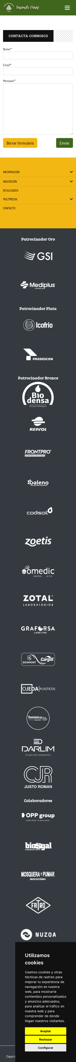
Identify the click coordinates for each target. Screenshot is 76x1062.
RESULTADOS (10, 190)
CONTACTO (9, 208)
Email (7, 65)
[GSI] (38, 255)
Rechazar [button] (45, 1039)
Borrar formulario (20, 142)
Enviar (65, 142)
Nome (7, 49)
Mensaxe (9, 81)
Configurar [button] (45, 1047)
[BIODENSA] (38, 394)
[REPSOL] (38, 424)
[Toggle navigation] (67, 8)
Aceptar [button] (45, 1031)
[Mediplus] (38, 285)
